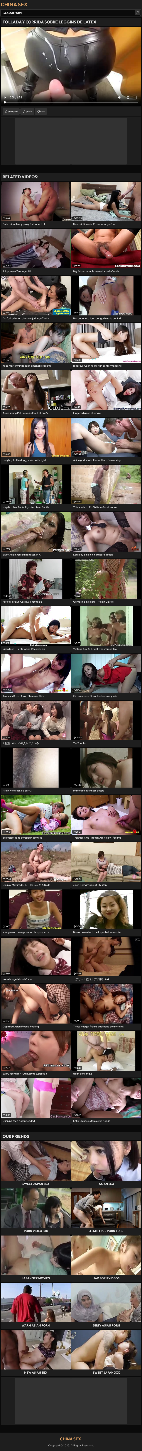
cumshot (13, 111)
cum (42, 111)
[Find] (137, 12)
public (29, 111)
